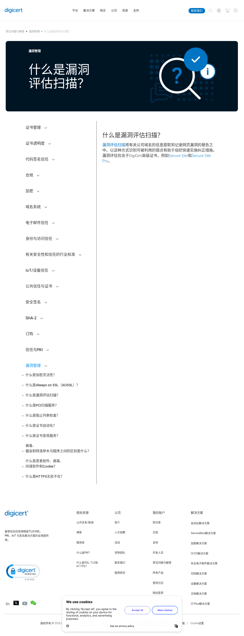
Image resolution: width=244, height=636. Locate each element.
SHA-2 (31, 318)
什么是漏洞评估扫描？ (43, 395)
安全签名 (33, 302)
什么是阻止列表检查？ (43, 415)
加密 (29, 191)
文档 (155, 532)
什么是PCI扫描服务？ (42, 405)
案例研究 (120, 572)
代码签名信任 (37, 159)
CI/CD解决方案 (199, 553)
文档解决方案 (199, 593)
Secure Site (178, 155)
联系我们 (196, 10)
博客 (79, 532)
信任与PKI (34, 349)
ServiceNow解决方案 (203, 533)
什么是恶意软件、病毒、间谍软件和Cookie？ (44, 463)
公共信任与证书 (39, 286)
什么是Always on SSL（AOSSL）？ (53, 385)
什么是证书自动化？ (41, 425)
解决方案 (89, 10)
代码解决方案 (199, 573)
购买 (103, 10)
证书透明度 (35, 143)
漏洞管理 (34, 31)
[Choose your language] (219, 10)
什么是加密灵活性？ (41, 375)
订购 (29, 333)
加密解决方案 (199, 543)
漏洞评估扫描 (113, 144)
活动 (117, 542)
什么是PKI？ (83, 552)
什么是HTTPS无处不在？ (45, 476)
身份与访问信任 (39, 238)
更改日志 (158, 583)
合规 (29, 175)
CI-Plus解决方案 (200, 603)
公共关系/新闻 (85, 522)
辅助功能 (179, 623)
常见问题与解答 (15, 31)
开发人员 (158, 552)
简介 (117, 522)
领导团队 (120, 552)
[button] (23, 572)
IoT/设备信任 (37, 270)
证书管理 (33, 127)
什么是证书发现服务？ (43, 435)
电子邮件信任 (37, 222)
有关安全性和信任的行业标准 (50, 254)
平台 (75, 10)
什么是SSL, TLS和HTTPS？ (87, 564)
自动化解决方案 (200, 523)
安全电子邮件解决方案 (204, 563)
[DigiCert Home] (14, 10)
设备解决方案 (199, 583)
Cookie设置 (197, 623)
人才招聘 (120, 532)
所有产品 (158, 572)
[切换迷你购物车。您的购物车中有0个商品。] (227, 10)
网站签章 (158, 593)
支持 (136, 10)
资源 (125, 10)
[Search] (210, 10)
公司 (114, 10)
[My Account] (235, 10)
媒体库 (80, 542)
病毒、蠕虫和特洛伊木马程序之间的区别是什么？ (58, 448)
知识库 (157, 522)
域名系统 (33, 206)
